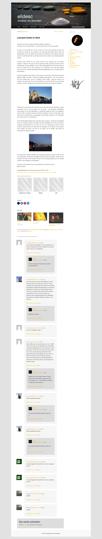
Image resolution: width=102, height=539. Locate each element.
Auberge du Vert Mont (75, 57)
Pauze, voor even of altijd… (76, 52)
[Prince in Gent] (40, 217)
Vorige (55, 31)
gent (30, 229)
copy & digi (41, 26)
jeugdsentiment (35, 229)
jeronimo (28, 328)
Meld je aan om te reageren (33, 253)
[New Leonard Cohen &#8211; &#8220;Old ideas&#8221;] (24, 217)
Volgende (61, 31)
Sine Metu (28, 462)
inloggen (25, 524)
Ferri (71, 55)
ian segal (28, 279)
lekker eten (25, 26)
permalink (29, 231)
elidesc (18, 231)
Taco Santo (72, 58)
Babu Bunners (73, 67)
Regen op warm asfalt (54, 224)
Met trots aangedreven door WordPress (51, 533)
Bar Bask (72, 62)
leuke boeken (33, 26)
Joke (27, 396)
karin (27, 243)
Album (71, 60)
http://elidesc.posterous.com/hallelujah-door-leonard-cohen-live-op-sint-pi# (36, 172)
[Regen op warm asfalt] (56, 218)
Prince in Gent (36, 221)
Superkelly (72, 63)
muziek (41, 229)
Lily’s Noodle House (75, 65)
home (19, 26)
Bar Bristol (72, 53)
